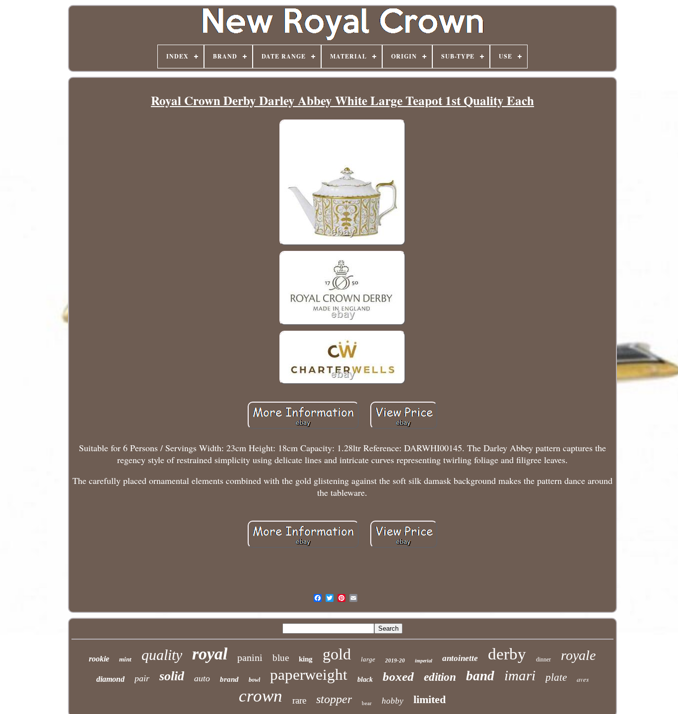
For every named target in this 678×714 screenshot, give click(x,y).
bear (367, 703)
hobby (393, 701)
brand (229, 679)
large (368, 659)
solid (171, 676)
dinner (543, 659)
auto (202, 678)
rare (299, 700)
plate (556, 677)
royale (578, 655)
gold (337, 654)
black (365, 679)
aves (583, 679)
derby (507, 654)
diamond (110, 679)
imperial (423, 660)
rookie (99, 658)
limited (429, 699)
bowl (254, 679)
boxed (398, 676)
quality (161, 655)
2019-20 (395, 660)
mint (125, 659)
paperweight (308, 674)
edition (440, 677)
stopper (334, 699)
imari (520, 675)
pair (142, 678)
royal (209, 654)
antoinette (460, 658)
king (306, 659)
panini (250, 657)
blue (280, 658)
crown (260, 696)
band (480, 675)
